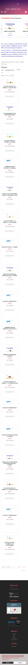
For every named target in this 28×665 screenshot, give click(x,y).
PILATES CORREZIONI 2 (10, 407)
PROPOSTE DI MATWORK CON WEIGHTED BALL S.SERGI (9, 463)
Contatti (14, 634)
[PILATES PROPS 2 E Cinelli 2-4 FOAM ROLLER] (10, 483)
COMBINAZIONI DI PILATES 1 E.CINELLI (10, 167)
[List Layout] (18, 69)
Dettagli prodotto (9, 96)
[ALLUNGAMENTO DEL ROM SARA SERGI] (10, 108)
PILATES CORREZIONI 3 (10, 515)
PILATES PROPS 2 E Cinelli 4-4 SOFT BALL (10, 87)
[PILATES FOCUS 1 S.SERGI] (10, 242)
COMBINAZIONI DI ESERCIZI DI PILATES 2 (10, 328)
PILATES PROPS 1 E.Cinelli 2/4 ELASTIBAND (9, 544)
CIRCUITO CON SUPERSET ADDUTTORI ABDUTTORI (10, 194)
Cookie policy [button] (15, 658)
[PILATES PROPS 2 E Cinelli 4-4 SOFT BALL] (10, 81)
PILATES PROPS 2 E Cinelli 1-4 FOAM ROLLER (10, 382)
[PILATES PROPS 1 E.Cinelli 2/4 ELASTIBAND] (10, 537)
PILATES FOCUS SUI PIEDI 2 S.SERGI (10, 435)
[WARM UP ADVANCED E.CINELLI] (10, 350)
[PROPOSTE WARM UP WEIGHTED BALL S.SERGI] (10, 269)
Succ (19, 567)
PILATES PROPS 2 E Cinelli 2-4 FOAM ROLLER (10, 489)
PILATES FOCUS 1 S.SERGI (10, 247)
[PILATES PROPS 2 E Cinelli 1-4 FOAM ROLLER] (10, 377)
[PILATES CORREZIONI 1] (10, 296)
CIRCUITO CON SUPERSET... (10, 31)
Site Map (14, 646)
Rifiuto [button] (7, 662)
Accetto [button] (20, 662)
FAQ (19, 9)
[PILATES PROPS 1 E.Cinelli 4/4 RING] (10, 136)
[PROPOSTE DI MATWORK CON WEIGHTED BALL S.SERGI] (10, 457)
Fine (24, 567)
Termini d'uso (14, 639)
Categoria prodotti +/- (10, 70)
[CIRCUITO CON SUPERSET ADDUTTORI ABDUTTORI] (10, 28)
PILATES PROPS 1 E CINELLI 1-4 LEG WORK (10, 221)
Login (8, 9)
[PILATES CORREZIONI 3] (10, 510)
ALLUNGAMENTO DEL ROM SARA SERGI (9, 114)
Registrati (14, 9)
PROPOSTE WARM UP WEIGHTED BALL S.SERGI (9, 275)
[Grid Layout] (19, 69)
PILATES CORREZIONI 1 (10, 301)
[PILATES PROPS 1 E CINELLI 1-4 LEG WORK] (10, 216)
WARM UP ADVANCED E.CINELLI (9, 355)
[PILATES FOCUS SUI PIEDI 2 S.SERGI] (10, 430)
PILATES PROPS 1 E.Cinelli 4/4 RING (9, 141)
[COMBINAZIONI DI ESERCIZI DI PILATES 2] (10, 322)
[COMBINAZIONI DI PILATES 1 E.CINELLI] (10, 162)
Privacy (14, 637)
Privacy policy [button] (5, 659)
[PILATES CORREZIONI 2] (10, 403)
